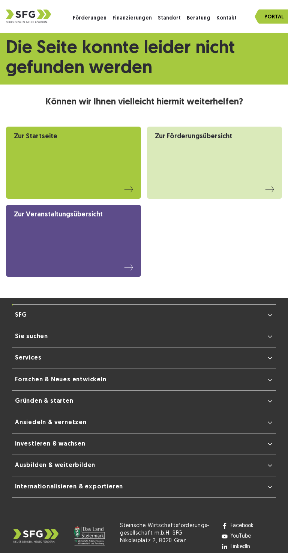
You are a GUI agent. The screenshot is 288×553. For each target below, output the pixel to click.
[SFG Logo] (28, 16)
